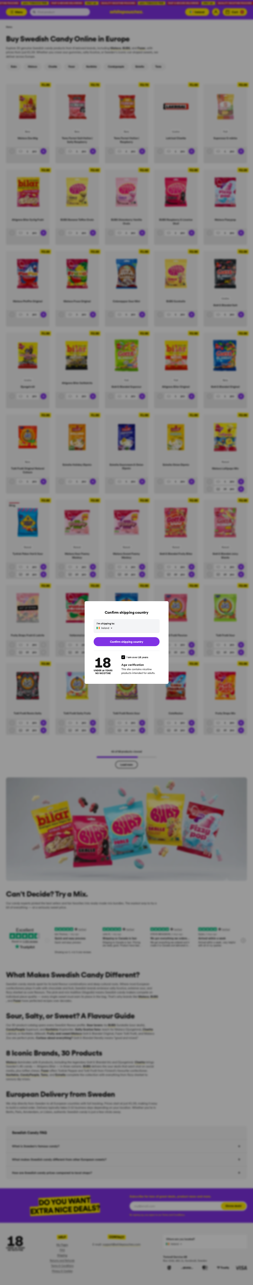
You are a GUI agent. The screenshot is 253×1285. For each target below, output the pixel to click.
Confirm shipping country (126, 642)
